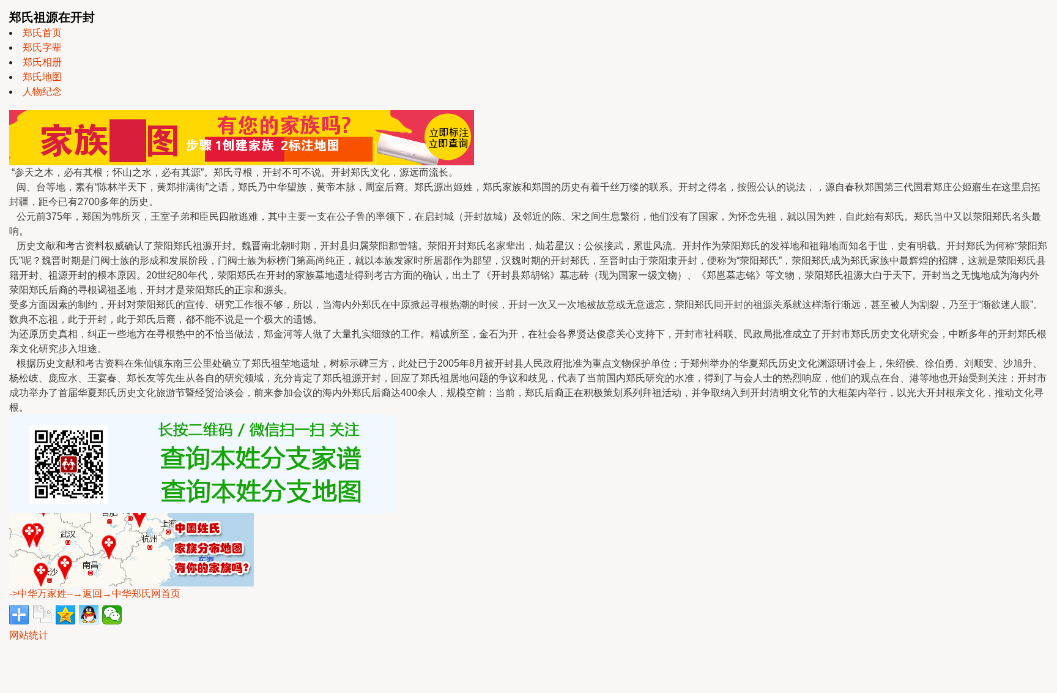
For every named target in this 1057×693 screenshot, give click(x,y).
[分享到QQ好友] (88, 614)
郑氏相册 (42, 62)
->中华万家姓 (38, 593)
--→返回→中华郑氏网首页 (123, 593)
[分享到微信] (112, 614)
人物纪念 (42, 91)
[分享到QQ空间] (65, 614)
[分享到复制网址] (42, 614)
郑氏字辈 (42, 47)
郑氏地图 (42, 77)
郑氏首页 (42, 33)
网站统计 (28, 635)
